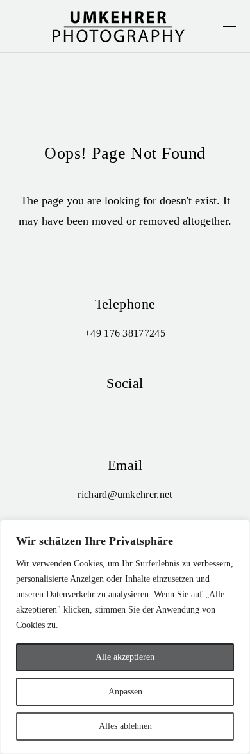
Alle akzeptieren (125, 657)
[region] (125, 637)
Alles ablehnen (125, 726)
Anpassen (125, 691)
